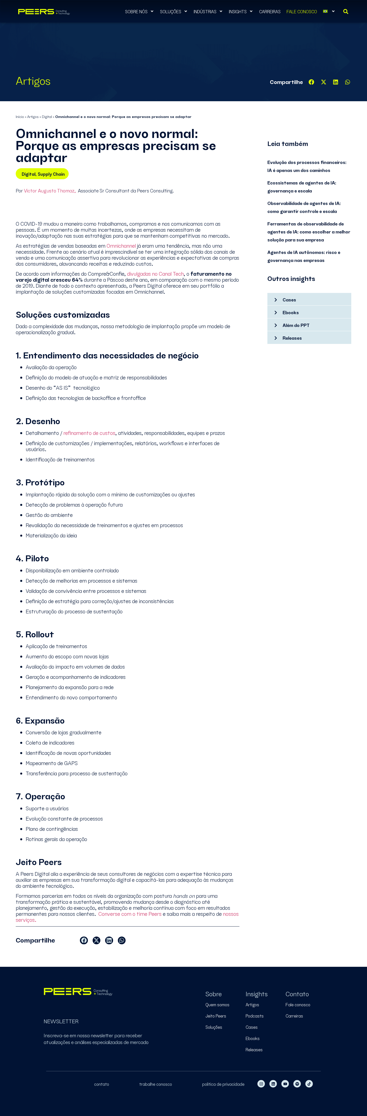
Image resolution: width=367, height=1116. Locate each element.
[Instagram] (261, 1084)
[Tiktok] (309, 1084)
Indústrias (205, 11)
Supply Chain (51, 173)
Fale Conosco (302, 11)
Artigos (33, 116)
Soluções (170, 11)
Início (20, 116)
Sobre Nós (136, 11)
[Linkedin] (273, 1084)
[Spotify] (297, 1084)
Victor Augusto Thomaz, (50, 190)
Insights (238, 11)
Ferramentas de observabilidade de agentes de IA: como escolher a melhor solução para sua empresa (308, 231)
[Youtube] (285, 1084)
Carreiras (270, 11)
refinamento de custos (89, 432)
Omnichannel (121, 245)
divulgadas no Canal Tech (155, 273)
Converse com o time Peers (130, 913)
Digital (47, 116)
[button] (311, 82)
